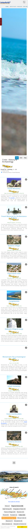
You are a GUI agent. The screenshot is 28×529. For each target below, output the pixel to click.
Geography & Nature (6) (19, 517)
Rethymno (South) (14, 231)
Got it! (22, 526)
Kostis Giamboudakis (14, 422)
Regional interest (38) (17, 514)
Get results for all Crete (14, 510)
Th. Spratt (11, 206)
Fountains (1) (13, 523)
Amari (14, 371)
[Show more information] (1, 211)
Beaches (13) (20, 520)
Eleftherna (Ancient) (14, 450)
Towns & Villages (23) (9, 520)
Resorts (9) (6, 523)
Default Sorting (5, 179)
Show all (7, 514)
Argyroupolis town (14, 282)
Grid (21, 166)
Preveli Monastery (14, 197)
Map (25, 166)
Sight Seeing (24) (7, 517)
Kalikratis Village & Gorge (14, 337)
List (17, 166)
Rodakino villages (14, 254)
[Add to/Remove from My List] (26, 188)
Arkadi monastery (14, 395)
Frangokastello (14, 310)
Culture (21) (22, 523)
